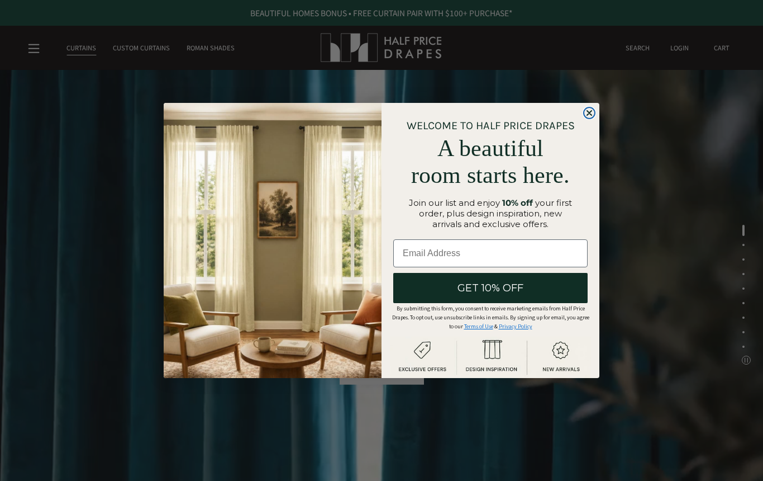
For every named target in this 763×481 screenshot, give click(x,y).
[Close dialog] (589, 113)
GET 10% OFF (490, 288)
